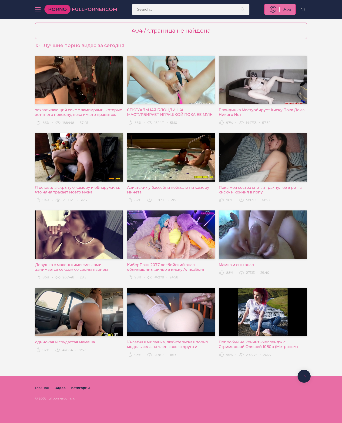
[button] (38, 9)
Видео (60, 388)
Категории (80, 388)
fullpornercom (82, 9)
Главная (42, 388)
